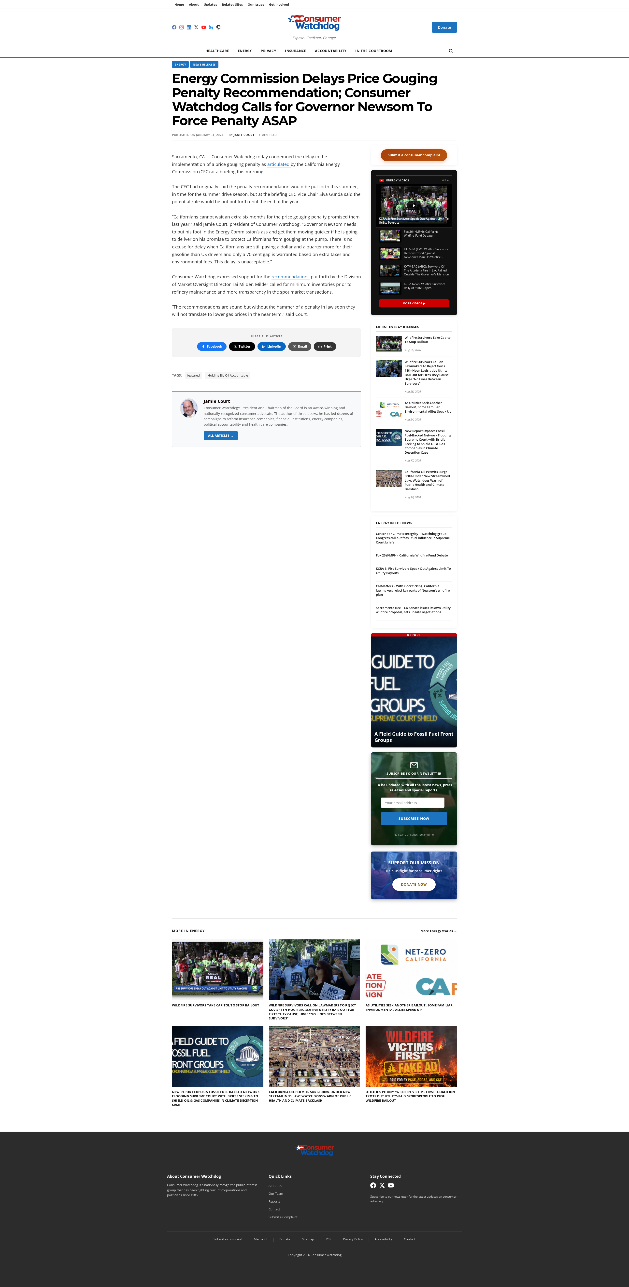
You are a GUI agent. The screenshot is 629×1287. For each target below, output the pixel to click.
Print (328, 346)
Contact (274, 1209)
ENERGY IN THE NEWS (394, 523)
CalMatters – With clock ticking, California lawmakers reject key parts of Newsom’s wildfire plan (413, 590)
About (194, 4)
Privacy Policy (353, 1239)
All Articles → (220, 436)
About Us (275, 1185)
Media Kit (261, 1239)
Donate (284, 1239)
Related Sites (232, 4)
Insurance (295, 50)
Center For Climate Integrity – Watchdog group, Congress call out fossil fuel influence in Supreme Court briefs (413, 537)
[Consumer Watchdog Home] (314, 1150)
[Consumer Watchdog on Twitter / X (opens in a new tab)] (382, 1186)
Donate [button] (444, 27)
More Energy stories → (439, 931)
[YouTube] (203, 27)
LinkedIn (274, 346)
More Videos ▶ (414, 303)
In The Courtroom (373, 50)
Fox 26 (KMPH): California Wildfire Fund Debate (412, 555)
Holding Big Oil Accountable (228, 375)
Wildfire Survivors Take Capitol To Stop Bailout (428, 339)
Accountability (331, 50)
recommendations (291, 277)
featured (193, 375)
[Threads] (218, 27)
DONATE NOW (414, 884)
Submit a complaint (228, 1239)
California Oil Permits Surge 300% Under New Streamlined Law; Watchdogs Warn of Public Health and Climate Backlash (427, 480)
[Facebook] (174, 27)
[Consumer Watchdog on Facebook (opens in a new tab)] (373, 1186)
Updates (210, 4)
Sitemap (308, 1239)
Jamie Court (244, 135)
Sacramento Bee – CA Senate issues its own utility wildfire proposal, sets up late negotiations (413, 610)
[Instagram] (181, 27)
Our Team (276, 1193)
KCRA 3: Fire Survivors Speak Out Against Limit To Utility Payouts (413, 570)
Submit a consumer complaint (414, 155)
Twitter (245, 346)
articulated (279, 164)
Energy (245, 50)
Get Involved (279, 4)
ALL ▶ (445, 180)
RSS (328, 1239)
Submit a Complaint (283, 1217)
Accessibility (383, 1239)
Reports (274, 1201)
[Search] (451, 50)
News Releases (204, 64)
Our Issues (256, 4)
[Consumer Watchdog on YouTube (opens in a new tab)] (391, 1186)
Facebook (214, 346)
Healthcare (217, 50)
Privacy (268, 50)
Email (302, 346)
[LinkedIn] (189, 27)
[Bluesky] (211, 27)
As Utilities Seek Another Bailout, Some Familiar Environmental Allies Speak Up (428, 407)
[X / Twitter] (196, 27)
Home (179, 4)
